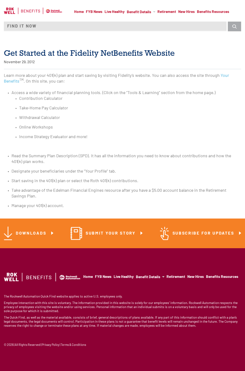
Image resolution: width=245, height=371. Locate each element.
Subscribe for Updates (204, 233)
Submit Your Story (111, 233)
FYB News (94, 12)
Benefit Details (139, 12)
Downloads (32, 233)
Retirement (166, 12)
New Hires (186, 12)
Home (79, 12)
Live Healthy (115, 12)
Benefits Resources (213, 12)
